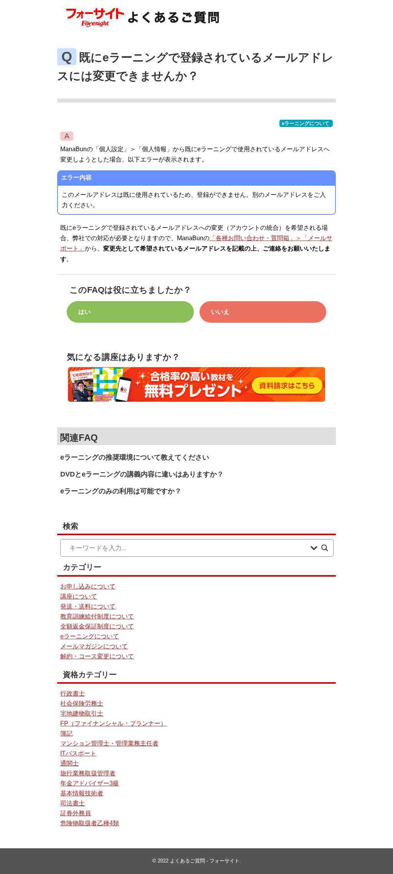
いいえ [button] (220, 311)
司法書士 (72, 803)
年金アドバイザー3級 (89, 783)
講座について (78, 596)
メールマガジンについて (94, 646)
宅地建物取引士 (81, 713)
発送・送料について (88, 606)
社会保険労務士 (81, 703)
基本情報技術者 (81, 793)
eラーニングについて (305, 123)
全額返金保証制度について (97, 626)
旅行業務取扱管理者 (88, 773)
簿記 (66, 733)
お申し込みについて (88, 586)
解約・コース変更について (97, 656)
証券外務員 (75, 813)
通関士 (69, 763)
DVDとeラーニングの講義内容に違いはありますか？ (142, 474)
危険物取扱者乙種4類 (89, 823)
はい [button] (84, 311)
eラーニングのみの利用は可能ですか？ (121, 491)
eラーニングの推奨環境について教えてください (134, 457)
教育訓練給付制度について (97, 616)
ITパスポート (78, 753)
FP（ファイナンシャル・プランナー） (113, 723)
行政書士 (72, 693)
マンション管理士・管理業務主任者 (109, 743)
